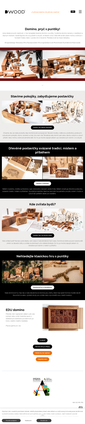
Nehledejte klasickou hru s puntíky (42, 256)
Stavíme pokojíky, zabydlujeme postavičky (42, 96)
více (42, 415)
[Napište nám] (80, 408)
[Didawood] (15, 11)
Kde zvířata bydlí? (42, 204)
